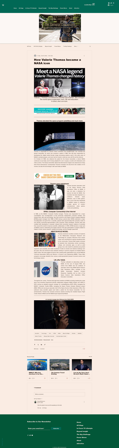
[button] (90, 46)
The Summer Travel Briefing (57, 373)
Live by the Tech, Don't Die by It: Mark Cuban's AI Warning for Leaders (81, 373)
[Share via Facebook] (34, 344)
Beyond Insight (48, 46)
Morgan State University (49, 336)
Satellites (80, 333)
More (75, 46)
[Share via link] (44, 344)
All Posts (29, 46)
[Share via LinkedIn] (41, 344)
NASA (59, 333)
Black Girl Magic (66, 333)
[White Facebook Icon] (28, 435)
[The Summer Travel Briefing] (59, 364)
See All (90, 356)
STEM (54, 333)
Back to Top (2, 442)
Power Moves (57, 46)
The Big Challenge (67, 46)
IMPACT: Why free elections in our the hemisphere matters (35, 373)
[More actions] (84, 56)
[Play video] (59, 314)
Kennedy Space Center (61, 336)
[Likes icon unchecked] (38, 408)
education (37, 333)
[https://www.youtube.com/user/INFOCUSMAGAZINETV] (32, 435)
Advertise (80, 443)
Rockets (73, 333)
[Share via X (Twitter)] (38, 344)
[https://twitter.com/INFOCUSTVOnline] (30, 435)
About (79, 440)
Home (79, 422)
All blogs (80, 425)
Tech (50, 333)
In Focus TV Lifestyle (85, 428)
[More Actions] (84, 402)
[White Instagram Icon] (113, 3)
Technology (43, 333)
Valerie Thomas (38, 336)
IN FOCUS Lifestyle (38, 46)
